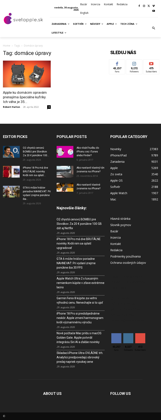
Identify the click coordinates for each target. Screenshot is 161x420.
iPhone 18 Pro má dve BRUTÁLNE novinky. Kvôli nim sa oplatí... (35, 171)
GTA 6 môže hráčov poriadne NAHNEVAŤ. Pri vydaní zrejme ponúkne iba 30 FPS (76, 263)
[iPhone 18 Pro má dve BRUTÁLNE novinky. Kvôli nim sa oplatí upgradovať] (11, 172)
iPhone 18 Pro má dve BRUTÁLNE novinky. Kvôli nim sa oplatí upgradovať (79, 243)
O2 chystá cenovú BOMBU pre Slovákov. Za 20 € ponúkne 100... (36, 151)
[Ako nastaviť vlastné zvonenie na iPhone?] (65, 187)
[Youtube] (153, 11)
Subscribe (151, 62)
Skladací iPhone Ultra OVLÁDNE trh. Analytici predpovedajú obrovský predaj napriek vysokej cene (80, 357)
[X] (148, 6)
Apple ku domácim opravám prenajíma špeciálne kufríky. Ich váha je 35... (25, 97)
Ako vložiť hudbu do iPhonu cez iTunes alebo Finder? (88, 151)
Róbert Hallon (11, 106)
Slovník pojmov (120, 225)
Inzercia (115, 237)
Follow (134, 62)
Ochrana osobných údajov (128, 263)
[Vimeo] (153, 6)
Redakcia (116, 250)
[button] (153, 28)
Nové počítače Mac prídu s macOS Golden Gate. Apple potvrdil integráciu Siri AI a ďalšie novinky (79, 338)
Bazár (114, 231)
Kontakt (115, 244)
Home (6, 45)
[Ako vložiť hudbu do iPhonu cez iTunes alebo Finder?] (65, 152)
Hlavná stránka (120, 219)
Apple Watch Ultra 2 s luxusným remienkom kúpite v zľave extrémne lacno (80, 283)
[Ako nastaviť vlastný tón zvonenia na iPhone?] (65, 172)
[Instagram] (144, 6)
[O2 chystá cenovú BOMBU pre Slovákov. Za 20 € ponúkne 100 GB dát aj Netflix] (11, 152)
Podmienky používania (125, 256)
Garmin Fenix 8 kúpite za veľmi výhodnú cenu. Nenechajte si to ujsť (80, 300)
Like (117, 62)
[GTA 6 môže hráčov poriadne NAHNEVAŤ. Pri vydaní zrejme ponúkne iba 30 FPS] (11, 192)
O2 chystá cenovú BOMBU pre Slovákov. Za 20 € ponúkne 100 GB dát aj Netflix (79, 224)
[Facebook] (139, 6)
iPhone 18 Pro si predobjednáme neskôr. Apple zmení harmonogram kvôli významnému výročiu (80, 318)
